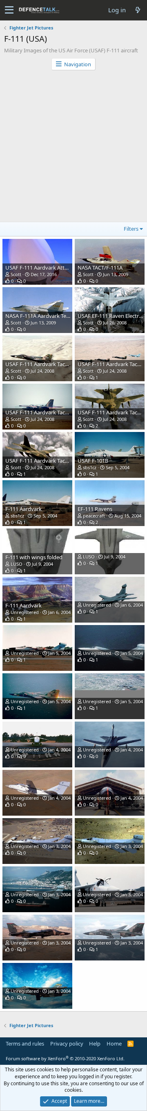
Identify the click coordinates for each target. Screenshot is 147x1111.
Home (114, 1043)
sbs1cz (89, 467)
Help (94, 1043)
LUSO (16, 564)
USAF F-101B (93, 460)
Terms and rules (25, 1043)
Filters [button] (131, 228)
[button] (9, 10)
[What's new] (137, 10)
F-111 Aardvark (23, 509)
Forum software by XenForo (65, 1058)
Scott (16, 274)
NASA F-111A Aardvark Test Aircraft (47, 315)
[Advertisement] (73, 148)
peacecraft (94, 516)
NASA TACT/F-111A (100, 267)
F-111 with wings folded (33, 557)
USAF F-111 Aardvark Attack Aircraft (48, 267)
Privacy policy (66, 1043)
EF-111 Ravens (95, 509)
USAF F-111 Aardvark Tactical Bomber (50, 364)
